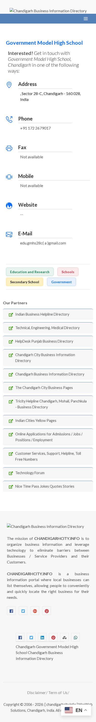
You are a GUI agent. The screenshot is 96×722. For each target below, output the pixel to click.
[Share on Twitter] (31, 637)
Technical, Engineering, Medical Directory (47, 328)
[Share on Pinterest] (53, 637)
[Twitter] (23, 610)
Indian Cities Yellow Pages (35, 420)
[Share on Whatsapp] (75, 637)
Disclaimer (36, 692)
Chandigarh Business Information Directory (49, 374)
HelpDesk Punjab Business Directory (44, 341)
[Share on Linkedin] (42, 637)
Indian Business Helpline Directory (42, 314)
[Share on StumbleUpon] (64, 637)
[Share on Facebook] (20, 637)
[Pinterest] (46, 610)
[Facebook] (11, 610)
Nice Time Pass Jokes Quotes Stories (44, 486)
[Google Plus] (35, 610)
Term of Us (58, 692)
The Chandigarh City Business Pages (44, 388)
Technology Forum (30, 473)
